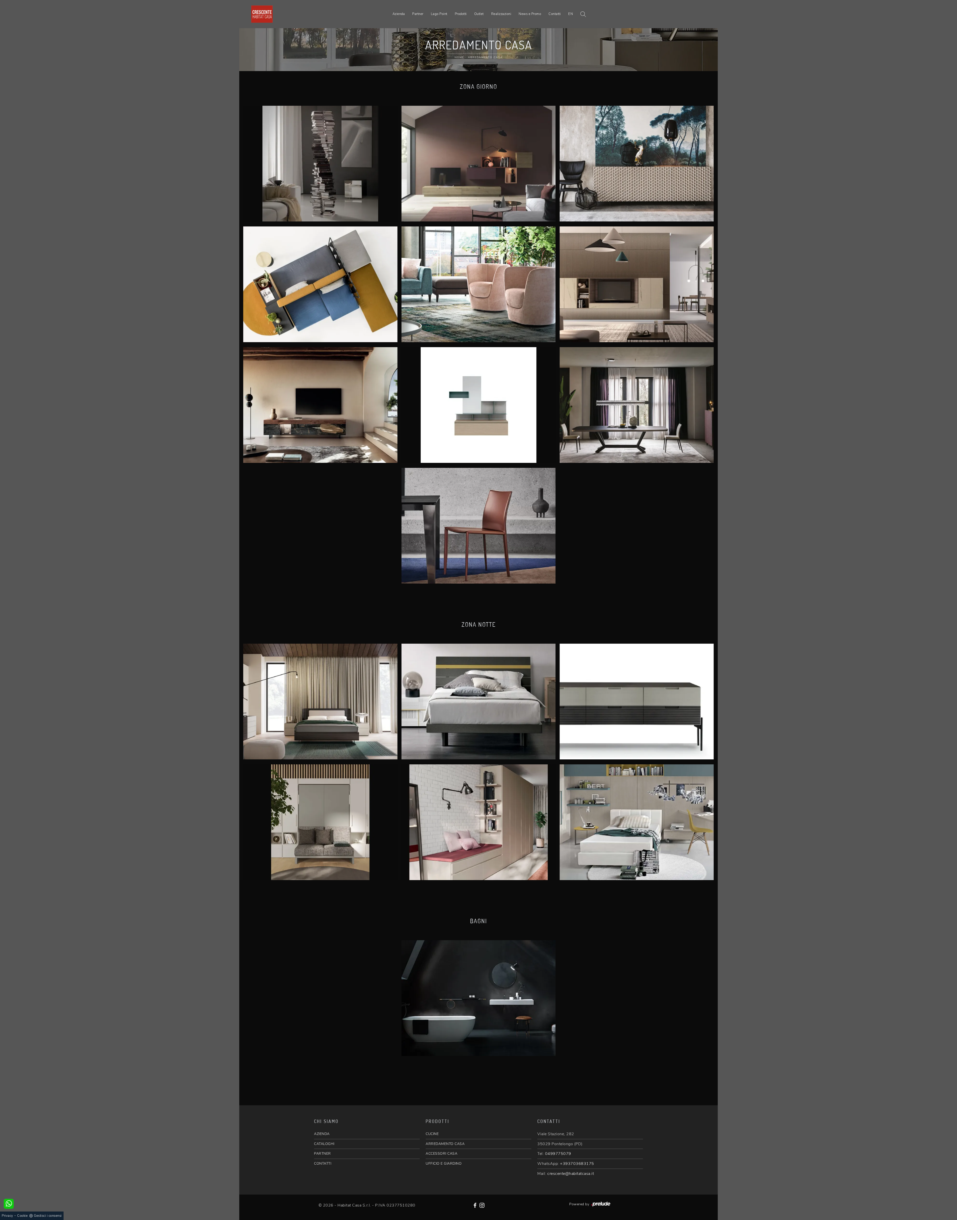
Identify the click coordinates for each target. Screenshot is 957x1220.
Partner (417, 14)
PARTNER (322, 1153)
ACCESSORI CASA (441, 1153)
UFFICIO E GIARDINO (444, 1163)
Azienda (399, 14)
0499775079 (558, 1153)
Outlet (479, 14)
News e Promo (530, 14)
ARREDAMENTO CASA (445, 1143)
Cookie (22, 1216)
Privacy (7, 1216)
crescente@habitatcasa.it (570, 1173)
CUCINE (432, 1133)
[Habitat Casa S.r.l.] (262, 14)
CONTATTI (322, 1163)
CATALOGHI (324, 1143)
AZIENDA (322, 1133)
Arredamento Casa (485, 57)
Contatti (555, 14)
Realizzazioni (501, 14)
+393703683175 (577, 1163)
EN (570, 14)
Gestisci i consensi (48, 1216)
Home (459, 57)
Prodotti (461, 14)
